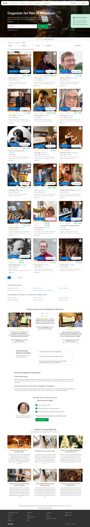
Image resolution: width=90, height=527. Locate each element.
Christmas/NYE (46, 3)
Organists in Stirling (37, 300)
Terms (9, 516)
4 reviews (68, 75)
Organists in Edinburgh (12, 300)
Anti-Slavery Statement (51, 518)
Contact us (10, 520)
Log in (83, 3)
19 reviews (16, 225)
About (47, 515)
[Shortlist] (79, 3)
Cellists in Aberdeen (63, 288)
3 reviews (68, 113)
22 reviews (68, 223)
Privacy (9, 518)
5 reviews (42, 113)
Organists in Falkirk (63, 300)
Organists (17, 42)
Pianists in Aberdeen (38, 288)
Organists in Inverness (64, 297)
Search (74, 3)
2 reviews (16, 188)
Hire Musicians (13, 3)
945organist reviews (49, 39)
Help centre (10, 515)
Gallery (28, 518)
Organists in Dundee (12, 297)
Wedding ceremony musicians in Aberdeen (43, 290)
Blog (28, 520)
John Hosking (45, 327)
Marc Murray (19, 340)
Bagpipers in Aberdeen (12, 288)
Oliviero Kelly (70, 340)
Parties (30, 3)
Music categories (31, 516)
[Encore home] (5, 3)
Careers (48, 516)
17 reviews (10, 262)
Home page (10, 42)
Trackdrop (67, 524)
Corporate (37, 3)
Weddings (23, 3)
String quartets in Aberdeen (13, 290)
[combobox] (14, 45)
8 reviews (16, 75)
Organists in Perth (37, 297)
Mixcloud (73, 524)
